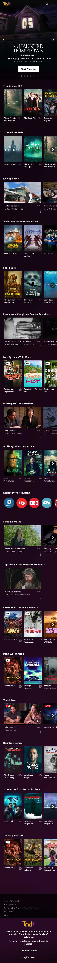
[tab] (18, 76)
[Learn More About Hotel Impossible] (40, 211)
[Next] (53, 40)
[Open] (51, 4)
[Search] (45, 4)
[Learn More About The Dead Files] (40, 436)
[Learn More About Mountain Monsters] (40, 597)
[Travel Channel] (7, 4)
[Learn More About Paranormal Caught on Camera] (40, 347)
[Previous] (4, 40)
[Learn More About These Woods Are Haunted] (40, 554)
